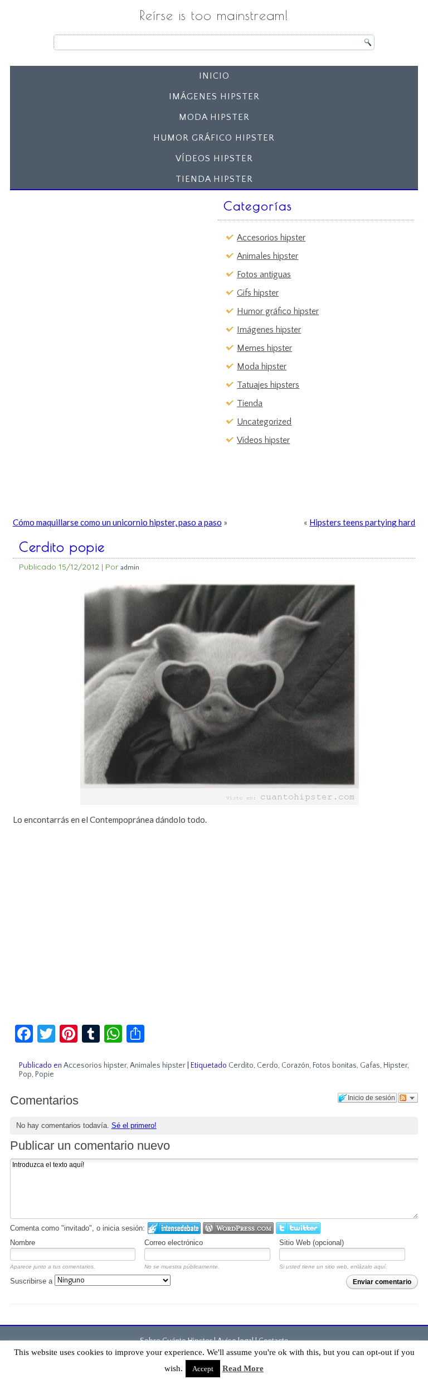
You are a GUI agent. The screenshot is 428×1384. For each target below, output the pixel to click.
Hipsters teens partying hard (362, 522)
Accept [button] (202, 1368)
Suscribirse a (32, 1281)
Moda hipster (214, 117)
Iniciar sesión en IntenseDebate (174, 1228)
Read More (243, 1368)
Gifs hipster (258, 293)
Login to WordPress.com (238, 1228)
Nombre (22, 1242)
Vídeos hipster (214, 158)
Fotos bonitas (335, 1065)
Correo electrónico (173, 1242)
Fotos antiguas (264, 274)
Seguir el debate (408, 1098)
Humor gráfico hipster (214, 138)
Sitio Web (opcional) (311, 1242)
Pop (25, 1074)
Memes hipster (264, 348)
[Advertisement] (100, 264)
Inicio (214, 76)
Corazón (295, 1065)
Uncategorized (264, 422)
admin (129, 567)
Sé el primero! (134, 1125)
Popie (44, 1074)
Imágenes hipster (214, 96)
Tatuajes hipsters (268, 385)
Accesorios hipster (271, 238)
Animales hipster (267, 256)
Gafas (370, 1065)
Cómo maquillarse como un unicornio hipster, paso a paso (117, 522)
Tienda (249, 403)
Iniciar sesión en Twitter (298, 1228)
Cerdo (267, 1065)
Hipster (395, 1065)
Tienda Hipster (214, 179)
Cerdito (241, 1065)
